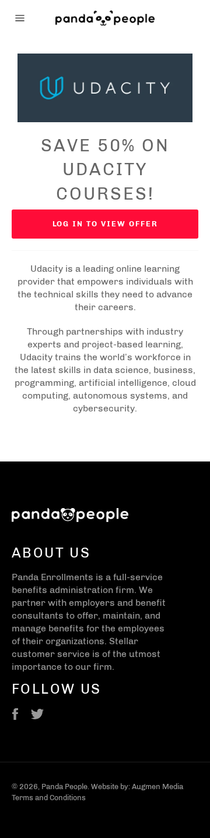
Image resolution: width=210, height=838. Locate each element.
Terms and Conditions (49, 797)
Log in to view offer (105, 223)
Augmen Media (157, 786)
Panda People (64, 786)
